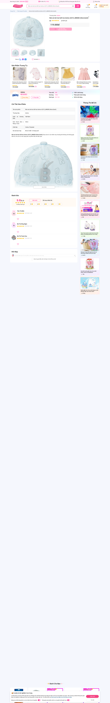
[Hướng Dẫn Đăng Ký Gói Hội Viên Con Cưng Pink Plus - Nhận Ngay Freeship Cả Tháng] (98, 217)
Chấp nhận (92, 696)
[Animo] (15, 95)
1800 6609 (22, 1)
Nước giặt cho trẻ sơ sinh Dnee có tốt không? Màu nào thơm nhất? (89, 291)
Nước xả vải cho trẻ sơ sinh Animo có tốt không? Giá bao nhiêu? (89, 138)
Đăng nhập (97, 1)
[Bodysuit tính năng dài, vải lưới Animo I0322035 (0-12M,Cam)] (52, 74)
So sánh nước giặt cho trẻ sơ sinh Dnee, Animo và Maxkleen (88, 272)
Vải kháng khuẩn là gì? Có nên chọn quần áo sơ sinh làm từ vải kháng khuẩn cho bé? (89, 195)
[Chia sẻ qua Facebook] (25, 59)
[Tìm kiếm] (77, 6)
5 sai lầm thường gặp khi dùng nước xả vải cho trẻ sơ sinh (89, 119)
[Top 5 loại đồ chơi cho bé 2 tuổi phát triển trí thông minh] (98, 179)
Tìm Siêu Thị (44, 1)
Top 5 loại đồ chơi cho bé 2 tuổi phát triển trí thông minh (89, 176)
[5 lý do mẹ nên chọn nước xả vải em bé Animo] (98, 160)
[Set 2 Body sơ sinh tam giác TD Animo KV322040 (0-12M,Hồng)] (35, 74)
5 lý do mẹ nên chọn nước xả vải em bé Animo (89, 157)
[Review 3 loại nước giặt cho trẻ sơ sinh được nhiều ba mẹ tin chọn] (98, 255)
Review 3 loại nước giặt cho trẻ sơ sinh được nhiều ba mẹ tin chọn (89, 252)
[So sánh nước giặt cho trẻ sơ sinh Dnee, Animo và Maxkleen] (98, 274)
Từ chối (92, 700)
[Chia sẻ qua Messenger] (23, 59)
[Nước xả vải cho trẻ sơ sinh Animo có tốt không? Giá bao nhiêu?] (98, 141)
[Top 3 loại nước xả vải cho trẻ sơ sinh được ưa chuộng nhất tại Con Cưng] (98, 236)
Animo (58, 15)
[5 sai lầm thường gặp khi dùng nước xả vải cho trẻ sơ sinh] (98, 122)
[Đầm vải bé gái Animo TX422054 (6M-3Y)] (68, 74)
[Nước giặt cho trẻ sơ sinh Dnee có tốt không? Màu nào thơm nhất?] (98, 293)
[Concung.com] (17, 6)
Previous (12, 78)
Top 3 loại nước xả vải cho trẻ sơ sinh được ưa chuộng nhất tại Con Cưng (89, 233)
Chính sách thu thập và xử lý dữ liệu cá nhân (61, 697)
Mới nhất (34, 200)
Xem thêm (44, 187)
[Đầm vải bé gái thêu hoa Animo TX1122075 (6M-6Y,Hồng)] (84, 74)
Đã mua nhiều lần (47, 200)
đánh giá (58, 20)
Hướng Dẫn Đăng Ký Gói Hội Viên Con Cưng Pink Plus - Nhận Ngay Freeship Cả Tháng (89, 214)
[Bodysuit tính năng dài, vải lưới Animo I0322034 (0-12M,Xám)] (19, 74)
